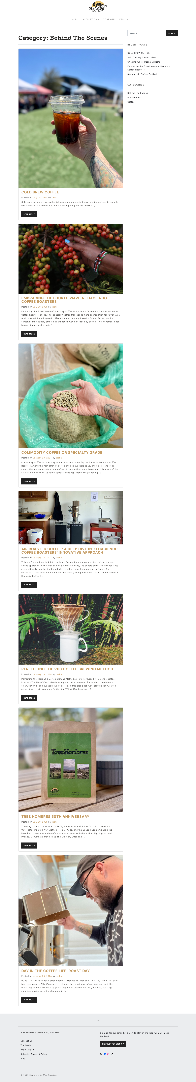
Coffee (131, 102)
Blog (23, 1058)
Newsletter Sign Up (113, 1044)
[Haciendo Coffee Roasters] (98, 6)
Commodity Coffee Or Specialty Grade (61, 452)
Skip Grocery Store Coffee (141, 57)
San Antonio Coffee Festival (142, 74)
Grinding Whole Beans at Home (143, 62)
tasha (55, 197)
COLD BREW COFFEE (40, 192)
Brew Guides (134, 97)
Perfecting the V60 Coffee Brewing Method (67, 669)
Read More (29, 214)
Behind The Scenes (137, 93)
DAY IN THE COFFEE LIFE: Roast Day (55, 971)
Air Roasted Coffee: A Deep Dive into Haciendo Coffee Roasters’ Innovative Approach (69, 550)
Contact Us (26, 1041)
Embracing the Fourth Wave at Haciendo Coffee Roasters (64, 300)
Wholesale (26, 1045)
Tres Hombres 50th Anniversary (55, 817)
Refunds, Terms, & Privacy (35, 1054)
